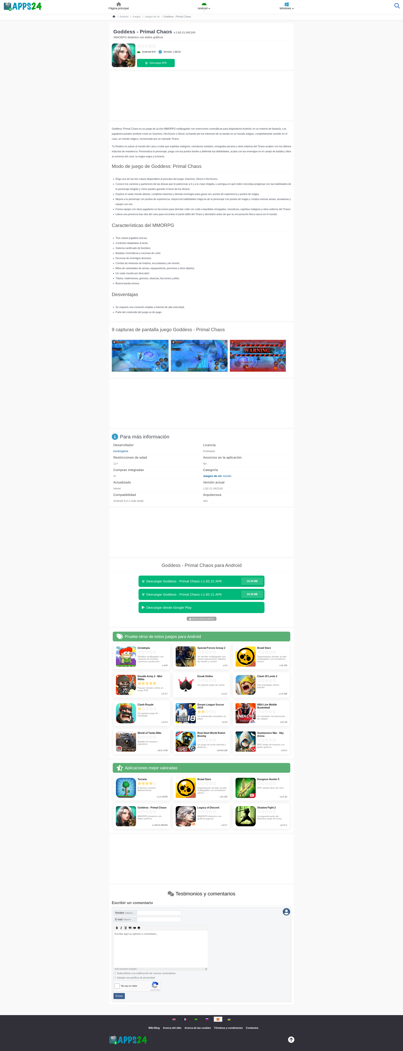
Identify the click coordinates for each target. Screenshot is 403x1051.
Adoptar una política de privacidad (136, 977)
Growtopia (144, 648)
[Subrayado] (126, 928)
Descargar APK (158, 63)
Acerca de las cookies (197, 1028)
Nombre (124, 912)
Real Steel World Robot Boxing (211, 734)
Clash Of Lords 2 (267, 676)
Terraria (142, 779)
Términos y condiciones (228, 1028)
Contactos (252, 1028)
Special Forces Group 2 (211, 648)
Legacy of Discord (208, 807)
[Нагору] (291, 1040)
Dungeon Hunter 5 (268, 779)
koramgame (120, 451)
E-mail (123, 919)
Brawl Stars (264, 648)
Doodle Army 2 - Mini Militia (150, 678)
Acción (227, 476)
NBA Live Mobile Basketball (267, 706)
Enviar (119, 996)
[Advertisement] (201, 95)
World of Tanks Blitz (149, 733)
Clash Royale (145, 704)
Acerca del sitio (172, 1028)
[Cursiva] (121, 928)
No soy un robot (129, 986)
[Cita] (130, 928)
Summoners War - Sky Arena (270, 734)
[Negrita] (117, 928)
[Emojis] (139, 928)
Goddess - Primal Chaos (152, 807)
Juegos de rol (212, 476)
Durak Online (205, 676)
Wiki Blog (154, 1028)
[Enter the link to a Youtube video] (134, 928)
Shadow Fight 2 (266, 807)
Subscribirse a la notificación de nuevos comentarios (146, 973)
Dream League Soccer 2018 (210, 706)
